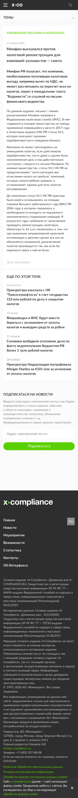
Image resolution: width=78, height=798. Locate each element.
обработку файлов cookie (20, 794)
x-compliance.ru (21, 781)
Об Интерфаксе (15, 565)
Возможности (14, 543)
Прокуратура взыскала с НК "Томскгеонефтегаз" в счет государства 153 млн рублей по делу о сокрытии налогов (37, 297)
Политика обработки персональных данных (33, 767)
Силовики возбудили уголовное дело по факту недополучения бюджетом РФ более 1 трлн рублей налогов (38, 346)
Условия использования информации (28, 772)
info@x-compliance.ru (17, 748)
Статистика (12, 550)
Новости (9, 527)
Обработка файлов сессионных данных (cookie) (35, 777)
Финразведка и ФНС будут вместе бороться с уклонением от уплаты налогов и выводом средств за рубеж (36, 322)
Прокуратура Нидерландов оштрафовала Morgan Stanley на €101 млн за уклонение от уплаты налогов (39, 369)
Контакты (11, 558)
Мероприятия (14, 535)
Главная (9, 520)
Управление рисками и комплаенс (36, 33)
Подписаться (39, 446)
